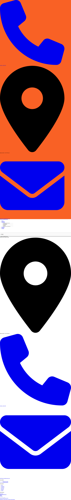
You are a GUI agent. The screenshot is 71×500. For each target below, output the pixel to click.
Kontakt (2, 490)
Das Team (2, 488)
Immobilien (2, 486)
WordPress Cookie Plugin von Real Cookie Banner (7, 499)
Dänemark (5, 482)
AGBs (1, 495)
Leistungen (2, 487)
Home (2, 485)
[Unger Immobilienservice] (4, 219)
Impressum (1, 493)
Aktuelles (2, 489)
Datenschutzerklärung (3, 494)
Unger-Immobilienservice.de (4, 498)
